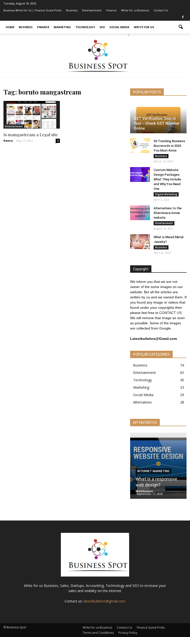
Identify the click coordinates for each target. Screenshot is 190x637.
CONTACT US (170, 313)
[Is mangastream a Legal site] (31, 115)
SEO (102, 27)
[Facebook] (183, 17)
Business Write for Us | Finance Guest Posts (32, 10)
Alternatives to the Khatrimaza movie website (168, 212)
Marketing (62, 27)
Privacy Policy (128, 633)
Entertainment (91, 10)
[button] (181, 27)
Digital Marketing (166, 194)
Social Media (119, 27)
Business (71, 10)
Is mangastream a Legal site (30, 134)
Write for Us (144, 27)
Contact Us (161, 10)
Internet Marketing (153, 471)
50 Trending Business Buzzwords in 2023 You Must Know (169, 145)
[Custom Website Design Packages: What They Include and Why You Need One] (140, 174)
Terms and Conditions (98, 633)
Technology (85, 27)
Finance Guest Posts (151, 627)
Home (10, 27)
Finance (111, 10)
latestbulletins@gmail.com (104, 601)
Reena (8, 140)
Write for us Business (135, 10)
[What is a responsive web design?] (158, 467)
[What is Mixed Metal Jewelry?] (140, 241)
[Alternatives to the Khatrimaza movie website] (140, 212)
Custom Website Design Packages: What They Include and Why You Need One (167, 179)
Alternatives (142, 402)
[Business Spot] (95, 55)
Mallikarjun (144, 491)
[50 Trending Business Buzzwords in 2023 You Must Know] (140, 145)
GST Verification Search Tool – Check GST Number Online (157, 123)
